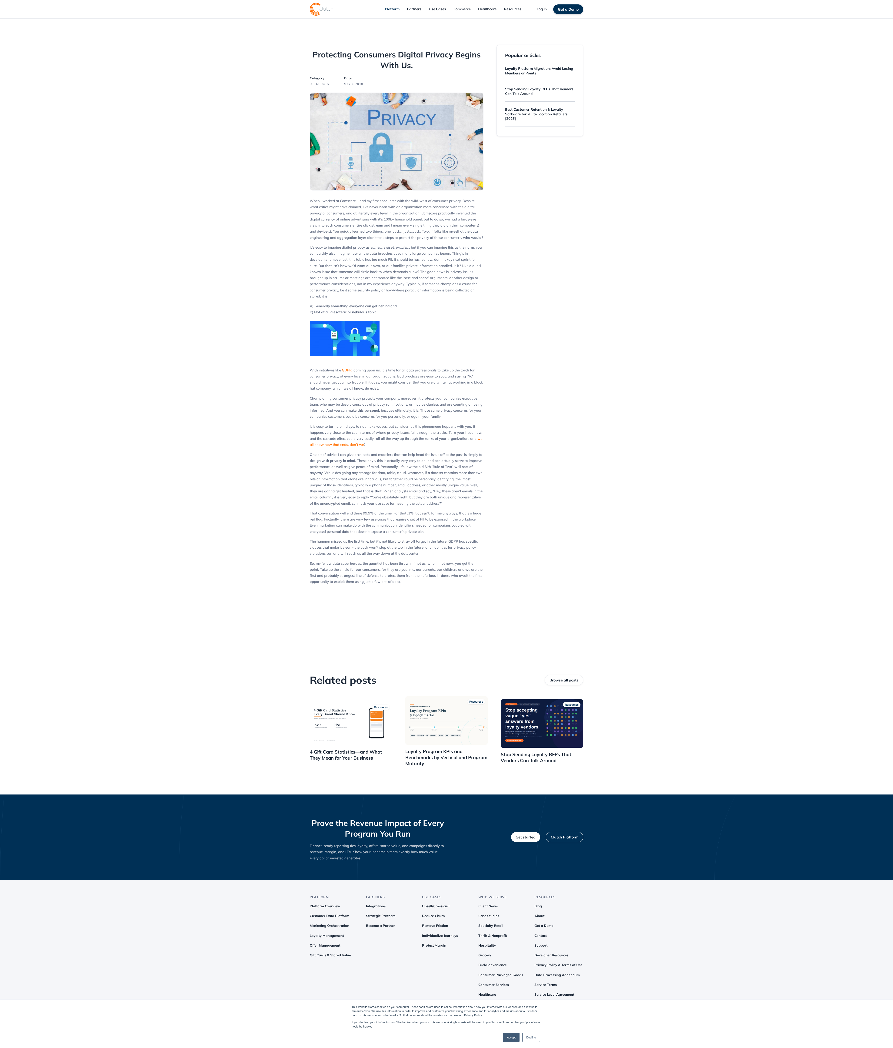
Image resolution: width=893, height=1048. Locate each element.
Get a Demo (568, 9)
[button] (392, 9)
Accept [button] (511, 1037)
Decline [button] (531, 1037)
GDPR (347, 370)
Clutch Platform (564, 837)
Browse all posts (564, 680)
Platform (392, 9)
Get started (526, 837)
